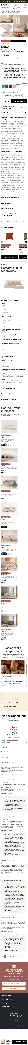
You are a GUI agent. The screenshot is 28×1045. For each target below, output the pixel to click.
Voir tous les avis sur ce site (14, 737)
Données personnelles (14, 1027)
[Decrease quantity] (2, 101)
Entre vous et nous (7, 999)
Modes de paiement (14, 209)
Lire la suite (4, 685)
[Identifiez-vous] (21, 5)
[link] (14, 1)
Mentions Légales (14, 1021)
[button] (8, 35)
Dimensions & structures (14, 300)
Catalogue (5, 1003)
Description (14, 112)
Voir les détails (23, 107)
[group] (6, 19)
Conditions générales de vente (14, 1024)
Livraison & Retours (14, 203)
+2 (10, 445)
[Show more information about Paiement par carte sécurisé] (25, 699)
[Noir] (4, 445)
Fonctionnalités (14, 394)
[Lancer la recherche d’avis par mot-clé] (25, 757)
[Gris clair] (4, 472)
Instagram (17, 1016)
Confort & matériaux (14, 388)
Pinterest (14, 1016)
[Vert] (2, 445)
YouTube (10, 1016)
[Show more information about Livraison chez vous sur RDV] (25, 703)
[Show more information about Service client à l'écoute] (25, 695)
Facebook (7, 1016)
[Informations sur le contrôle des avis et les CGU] (21, 735)
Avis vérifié (5, 764)
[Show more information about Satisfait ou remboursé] (25, 706)
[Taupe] (6, 445)
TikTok (21, 1016)
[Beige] (6, 472)
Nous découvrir (6, 995)
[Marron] (4, 527)
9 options (24, 83)
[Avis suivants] (25, 956)
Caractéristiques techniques (14, 198)
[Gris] (8, 445)
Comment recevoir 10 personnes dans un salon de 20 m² (11, 675)
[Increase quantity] (8, 101)
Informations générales (14, 400)
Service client (6, 1006)
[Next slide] (25, 25)
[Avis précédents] (2, 956)
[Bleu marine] (6, 527)
